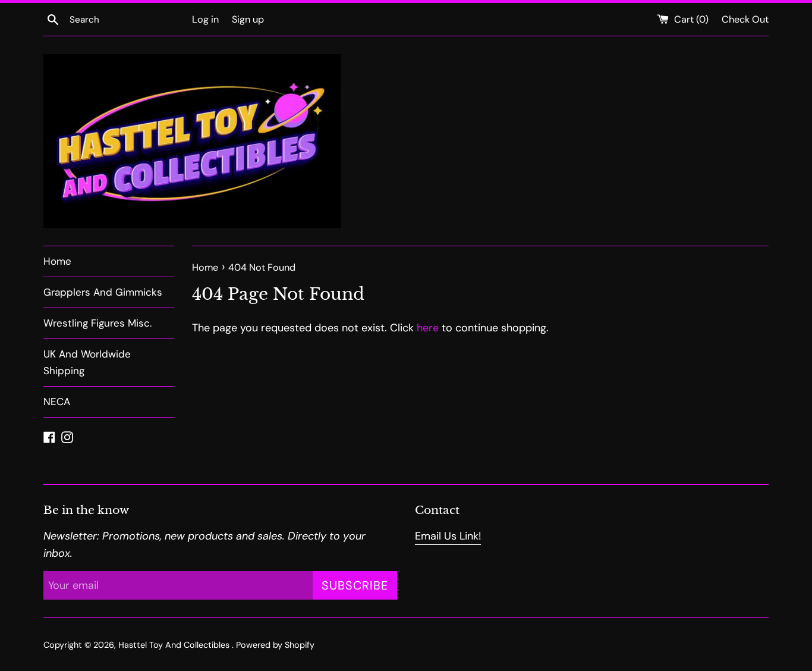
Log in (205, 19)
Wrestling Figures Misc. (97, 323)
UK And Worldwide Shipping (87, 362)
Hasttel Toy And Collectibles (175, 644)
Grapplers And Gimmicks (102, 292)
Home (57, 261)
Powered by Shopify (275, 644)
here (428, 328)
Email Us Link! (448, 536)
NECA (56, 401)
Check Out (745, 19)
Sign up (248, 19)
